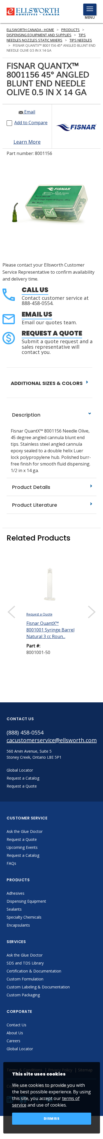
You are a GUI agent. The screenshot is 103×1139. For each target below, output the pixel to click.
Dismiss (52, 1118)
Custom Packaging (23, 994)
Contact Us (16, 1024)
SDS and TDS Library (25, 963)
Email (29, 112)
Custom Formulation (25, 979)
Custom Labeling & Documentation (38, 987)
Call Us (35, 289)
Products (70, 29)
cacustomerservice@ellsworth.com (51, 740)
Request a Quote (52, 333)
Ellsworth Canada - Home (30, 29)
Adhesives (15, 893)
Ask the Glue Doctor (25, 831)
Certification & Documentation (34, 971)
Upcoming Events (22, 847)
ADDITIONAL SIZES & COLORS (47, 383)
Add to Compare (31, 123)
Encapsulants (18, 925)
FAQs (11, 863)
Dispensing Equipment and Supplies (39, 35)
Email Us (37, 314)
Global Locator (20, 1048)
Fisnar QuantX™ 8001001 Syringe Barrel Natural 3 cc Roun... (50, 629)
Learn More (27, 141)
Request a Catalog (23, 855)
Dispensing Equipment (26, 901)
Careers (13, 1040)
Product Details (30, 487)
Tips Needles (80, 40)
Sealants (14, 909)
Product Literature (34, 504)
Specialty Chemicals (24, 917)
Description (25, 414)
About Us (15, 1032)
